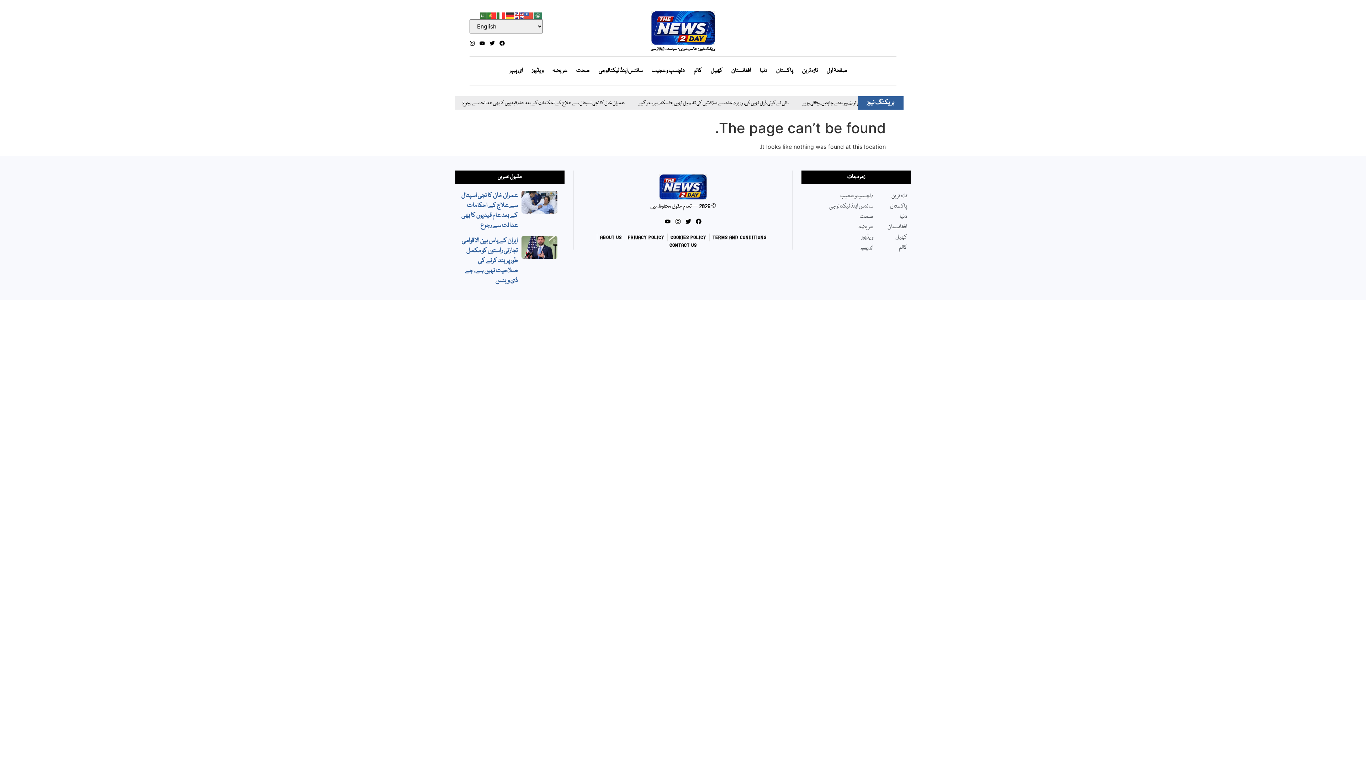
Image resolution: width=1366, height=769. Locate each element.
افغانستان (741, 71)
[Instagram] (472, 43)
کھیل (716, 71)
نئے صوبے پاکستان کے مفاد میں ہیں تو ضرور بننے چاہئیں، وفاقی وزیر (836, 103)
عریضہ (559, 71)
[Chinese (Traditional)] (529, 15)
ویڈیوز (538, 71)
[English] (519, 15)
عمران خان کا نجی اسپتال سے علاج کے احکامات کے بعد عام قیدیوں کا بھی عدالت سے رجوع (517, 103)
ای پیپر (516, 71)
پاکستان (784, 71)
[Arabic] (538, 15)
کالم (698, 71)
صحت (583, 71)
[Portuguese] (492, 15)
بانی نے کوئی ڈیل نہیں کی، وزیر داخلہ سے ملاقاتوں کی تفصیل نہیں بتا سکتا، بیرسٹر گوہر (688, 103)
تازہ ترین (810, 71)
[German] (510, 15)
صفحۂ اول (837, 71)
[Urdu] (482, 15)
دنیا (763, 71)
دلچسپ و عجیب (668, 71)
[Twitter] (492, 43)
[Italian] (501, 15)
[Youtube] (482, 43)
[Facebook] (502, 43)
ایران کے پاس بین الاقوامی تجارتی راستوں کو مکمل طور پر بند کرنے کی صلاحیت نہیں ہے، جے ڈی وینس (490, 261)
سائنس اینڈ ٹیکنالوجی (621, 71)
